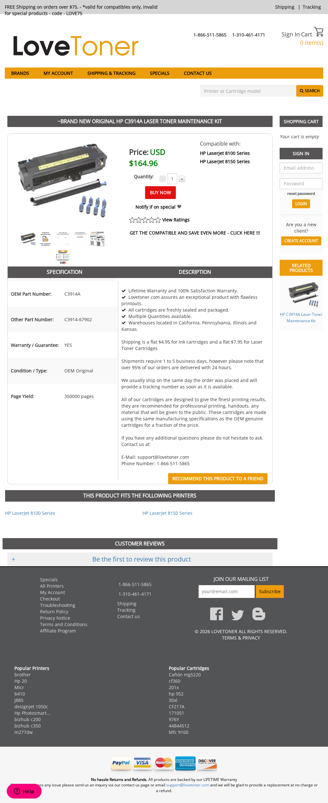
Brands (20, 73)
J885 (18, 700)
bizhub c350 (27, 726)
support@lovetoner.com (187, 785)
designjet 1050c (31, 707)
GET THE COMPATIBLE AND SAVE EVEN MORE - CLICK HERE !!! (195, 233)
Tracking (312, 7)
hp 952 (176, 694)
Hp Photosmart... (32, 713)
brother (22, 675)
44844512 (179, 726)
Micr (19, 687)
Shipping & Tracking (111, 73)
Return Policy (54, 611)
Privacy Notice (55, 618)
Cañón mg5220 (185, 675)
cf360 (174, 681)
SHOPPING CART (301, 121)
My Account (58, 73)
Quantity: (144, 176)
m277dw (23, 732)
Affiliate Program (58, 631)
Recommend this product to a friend (217, 478)
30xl (173, 700)
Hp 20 (20, 681)
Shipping (284, 7)
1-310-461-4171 (248, 35)
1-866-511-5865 (209, 35)
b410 (19, 694)
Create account (301, 240)
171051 (176, 713)
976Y (174, 719)
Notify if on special (156, 207)
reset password (301, 193)
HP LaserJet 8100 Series (225, 153)
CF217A (176, 707)
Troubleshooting (57, 605)
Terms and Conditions (63, 624)
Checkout (50, 599)
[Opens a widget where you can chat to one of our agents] (24, 792)
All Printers (52, 586)
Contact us (198, 73)
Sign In (291, 34)
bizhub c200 (27, 719)
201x (174, 687)
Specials (159, 73)
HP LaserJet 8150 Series (225, 161)
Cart (307, 34)
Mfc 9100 (178, 732)
